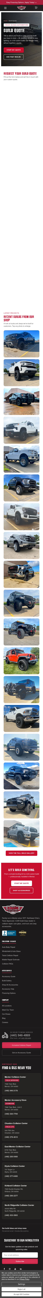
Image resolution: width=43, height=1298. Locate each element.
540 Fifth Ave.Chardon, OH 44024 (12, 1131)
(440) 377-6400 (11, 1176)
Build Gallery (7, 980)
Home (5, 21)
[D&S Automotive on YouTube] (15, 1269)
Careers (5, 1022)
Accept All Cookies (21, 1294)
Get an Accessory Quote (21, 1052)
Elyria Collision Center (15, 1166)
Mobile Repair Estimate (10, 959)
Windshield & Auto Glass (11, 951)
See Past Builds (13, 57)
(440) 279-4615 (11, 1137)
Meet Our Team (8, 1010)
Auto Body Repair (8, 947)
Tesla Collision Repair (10, 955)
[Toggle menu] (4, 6)
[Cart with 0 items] (36, 7)
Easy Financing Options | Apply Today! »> (21, 2)
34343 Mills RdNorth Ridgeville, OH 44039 (15, 1209)
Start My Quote (14, 50)
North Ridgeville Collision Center (19, 1205)
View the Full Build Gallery (21, 853)
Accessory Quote (8, 976)
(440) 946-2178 (11, 1090)
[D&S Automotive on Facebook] (4, 1269)
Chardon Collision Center (16, 1123)
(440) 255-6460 (26, 1038)
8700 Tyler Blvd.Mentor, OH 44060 (11, 1151)
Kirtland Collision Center (16, 1185)
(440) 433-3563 (11, 1215)
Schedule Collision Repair (21, 1045)
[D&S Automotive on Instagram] (10, 1269)
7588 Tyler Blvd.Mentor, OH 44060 (11, 1085)
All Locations (7, 1005)
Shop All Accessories (10, 984)
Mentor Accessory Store (15, 1100)
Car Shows (6, 1014)
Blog (3, 1018)
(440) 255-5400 (11, 1156)
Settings (21, 1284)
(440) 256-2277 (11, 1195)
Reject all (21, 1289)
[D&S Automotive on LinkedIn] (21, 1269)
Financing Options (9, 993)
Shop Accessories (21, 890)
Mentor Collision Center (15, 1077)
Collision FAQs (7, 963)
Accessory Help (8, 989)
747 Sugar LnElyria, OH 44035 (11, 1170)
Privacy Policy (24, 1279)
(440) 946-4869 (20, 1035)
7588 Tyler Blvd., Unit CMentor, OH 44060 (13, 1108)
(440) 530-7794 (11, 1113)
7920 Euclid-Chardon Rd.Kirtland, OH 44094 (14, 1190)
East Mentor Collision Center (17, 1146)
